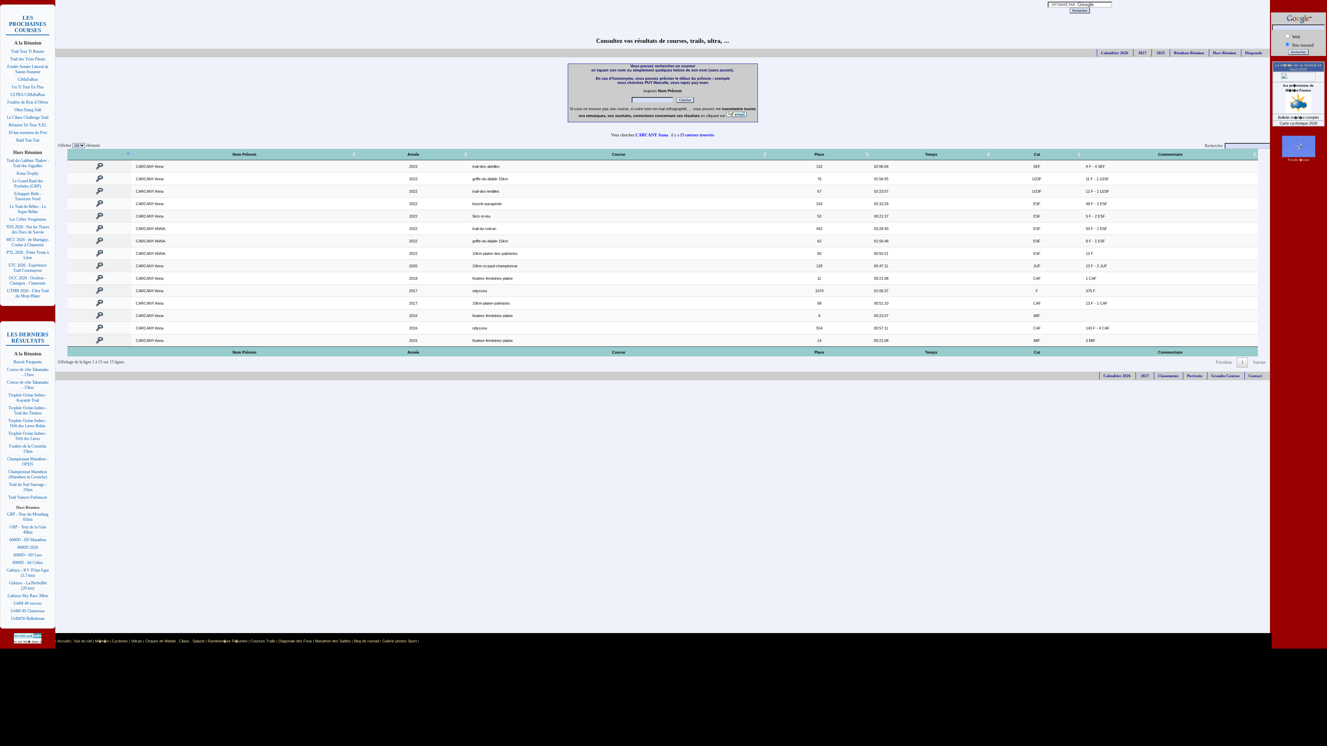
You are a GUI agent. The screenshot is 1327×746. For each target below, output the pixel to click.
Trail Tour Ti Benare (27, 51)
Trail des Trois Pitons (27, 59)
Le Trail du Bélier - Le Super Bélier (28, 209)
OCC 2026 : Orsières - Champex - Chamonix (27, 281)
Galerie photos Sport (399, 641)
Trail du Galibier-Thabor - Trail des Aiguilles (28, 163)
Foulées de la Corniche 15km (27, 449)
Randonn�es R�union (227, 641)
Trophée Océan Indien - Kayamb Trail (27, 398)
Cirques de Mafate (160, 641)
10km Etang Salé (27, 109)
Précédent (1224, 362)
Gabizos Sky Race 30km (28, 595)
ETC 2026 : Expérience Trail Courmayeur (28, 268)
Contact (1255, 376)
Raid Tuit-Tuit (27, 140)
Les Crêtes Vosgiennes (27, 219)
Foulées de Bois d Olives (27, 102)
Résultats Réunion (1189, 53)
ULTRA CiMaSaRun (27, 94)
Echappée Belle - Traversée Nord (27, 196)
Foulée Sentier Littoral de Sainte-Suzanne (27, 69)
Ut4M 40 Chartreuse (28, 611)
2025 (1160, 53)
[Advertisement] (497, 10)
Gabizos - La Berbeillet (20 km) (28, 586)
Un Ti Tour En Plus (28, 87)
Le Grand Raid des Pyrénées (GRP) (27, 184)
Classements (1168, 376)
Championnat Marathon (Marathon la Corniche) (27, 474)
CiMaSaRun (28, 79)
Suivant (1259, 362)
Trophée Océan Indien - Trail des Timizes (27, 410)
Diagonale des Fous (295, 641)
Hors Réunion (1224, 53)
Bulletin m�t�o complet (1298, 117)
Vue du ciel (83, 641)
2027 (1142, 53)
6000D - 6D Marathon (27, 539)
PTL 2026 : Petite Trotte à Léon (28, 255)
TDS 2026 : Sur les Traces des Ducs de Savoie (27, 229)
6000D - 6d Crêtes (27, 562)
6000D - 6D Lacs (27, 555)
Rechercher (1214, 145)
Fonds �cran (1298, 160)
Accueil (63, 641)
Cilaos (184, 641)
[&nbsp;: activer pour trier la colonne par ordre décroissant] (99, 154)
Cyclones (120, 641)
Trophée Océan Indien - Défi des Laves (27, 436)
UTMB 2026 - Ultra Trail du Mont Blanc (28, 293)
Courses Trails (263, 641)
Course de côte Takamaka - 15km (27, 385)
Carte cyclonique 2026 (1298, 123)
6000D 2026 (27, 547)
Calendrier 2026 (1114, 53)
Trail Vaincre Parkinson (27, 497)
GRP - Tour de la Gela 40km (27, 530)
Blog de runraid (366, 641)
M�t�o (102, 641)
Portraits (1194, 376)
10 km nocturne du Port (27, 132)
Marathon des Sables (333, 641)
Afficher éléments (77, 145)
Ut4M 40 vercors (27, 603)
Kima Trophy (28, 173)
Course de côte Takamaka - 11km (27, 372)
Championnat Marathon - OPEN (27, 462)
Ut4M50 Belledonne (28, 618)
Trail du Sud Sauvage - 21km (28, 487)
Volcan (136, 641)
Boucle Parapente (27, 362)
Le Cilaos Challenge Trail (27, 117)
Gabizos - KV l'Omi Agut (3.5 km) (28, 573)
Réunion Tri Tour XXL (28, 125)
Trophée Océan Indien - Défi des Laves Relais (27, 423)
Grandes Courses (1225, 376)
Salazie (198, 641)
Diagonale (1253, 53)
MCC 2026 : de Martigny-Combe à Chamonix (27, 242)
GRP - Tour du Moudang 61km (27, 517)
